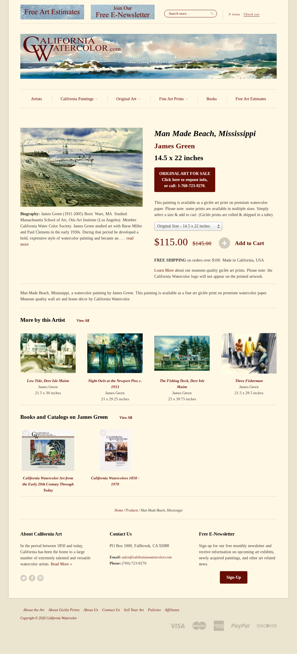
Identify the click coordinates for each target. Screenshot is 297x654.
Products (132, 510)
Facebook (32, 578)
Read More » (61, 564)
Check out (252, 14)
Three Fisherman (249, 381)
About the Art (33, 610)
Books (212, 99)
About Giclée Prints (63, 610)
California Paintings (78, 99)
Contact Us (111, 610)
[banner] (148, 56)
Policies (154, 610)
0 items (234, 14)
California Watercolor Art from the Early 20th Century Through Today (48, 484)
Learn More (164, 270)
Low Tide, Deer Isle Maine (48, 381)
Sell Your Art (134, 610)
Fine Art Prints (172, 99)
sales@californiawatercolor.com (147, 557)
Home (119, 510)
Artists (36, 99)
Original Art (126, 99)
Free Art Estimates (251, 99)
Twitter (23, 578)
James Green (174, 146)
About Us (91, 610)
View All (83, 321)
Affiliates (172, 610)
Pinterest (40, 578)
